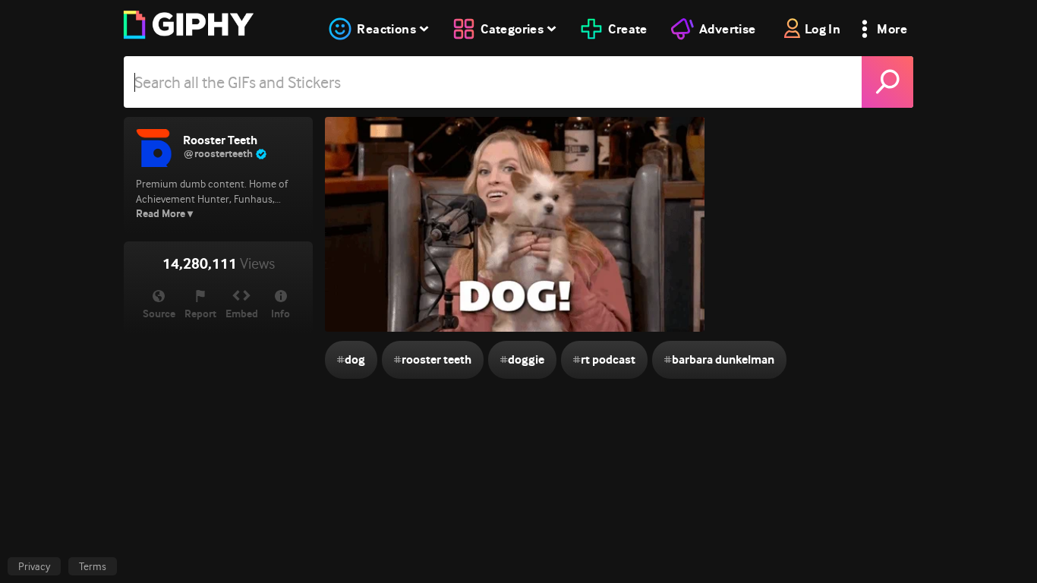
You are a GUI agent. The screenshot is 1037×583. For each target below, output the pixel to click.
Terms (92, 566)
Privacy (34, 566)
